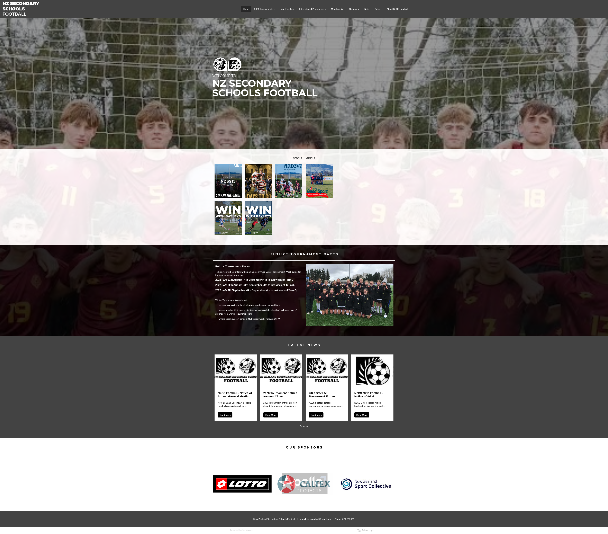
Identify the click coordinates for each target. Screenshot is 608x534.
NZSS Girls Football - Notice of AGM (368, 395)
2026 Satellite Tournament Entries (322, 395)
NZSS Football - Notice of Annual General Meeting (235, 395)
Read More (225, 415)
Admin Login (367, 530)
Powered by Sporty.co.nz (242, 530)
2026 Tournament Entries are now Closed (280, 395)
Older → (304, 426)
